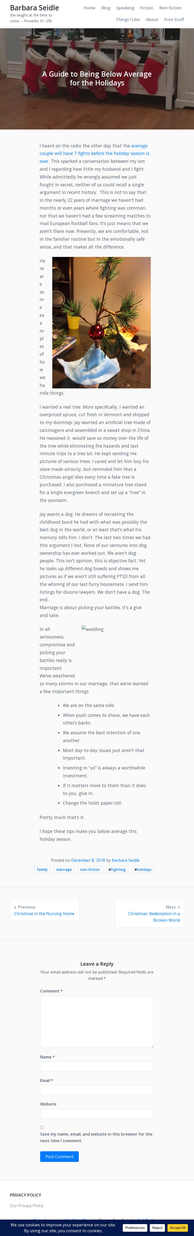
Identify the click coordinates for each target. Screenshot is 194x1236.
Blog (106, 8)
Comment (51, 991)
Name (47, 1057)
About (152, 19)
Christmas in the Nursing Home (44, 910)
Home (89, 8)
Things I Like (128, 19)
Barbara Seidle (34, 7)
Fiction (146, 8)
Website (48, 1104)
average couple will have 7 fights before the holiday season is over (94, 153)
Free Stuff (174, 19)
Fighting (118, 869)
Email (46, 1080)
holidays (144, 869)
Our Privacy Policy (26, 1205)
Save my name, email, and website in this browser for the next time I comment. (96, 1137)
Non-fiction (170, 8)
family (42, 869)
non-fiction (90, 869)
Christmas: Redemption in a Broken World (154, 913)
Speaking (125, 8)
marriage (64, 869)
